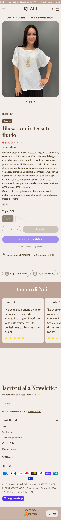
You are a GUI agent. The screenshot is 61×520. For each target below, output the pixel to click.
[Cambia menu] (3, 9)
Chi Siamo (7, 432)
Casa (9, 17)
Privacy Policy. (34, 411)
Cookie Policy (9, 443)
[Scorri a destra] (34, 102)
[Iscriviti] (55, 404)
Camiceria (20, 17)
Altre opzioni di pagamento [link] (30, 246)
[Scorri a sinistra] (26, 102)
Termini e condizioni (12, 437)
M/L (23, 219)
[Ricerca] (51, 9)
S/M (10, 219)
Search (5, 426)
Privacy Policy (9, 448)
